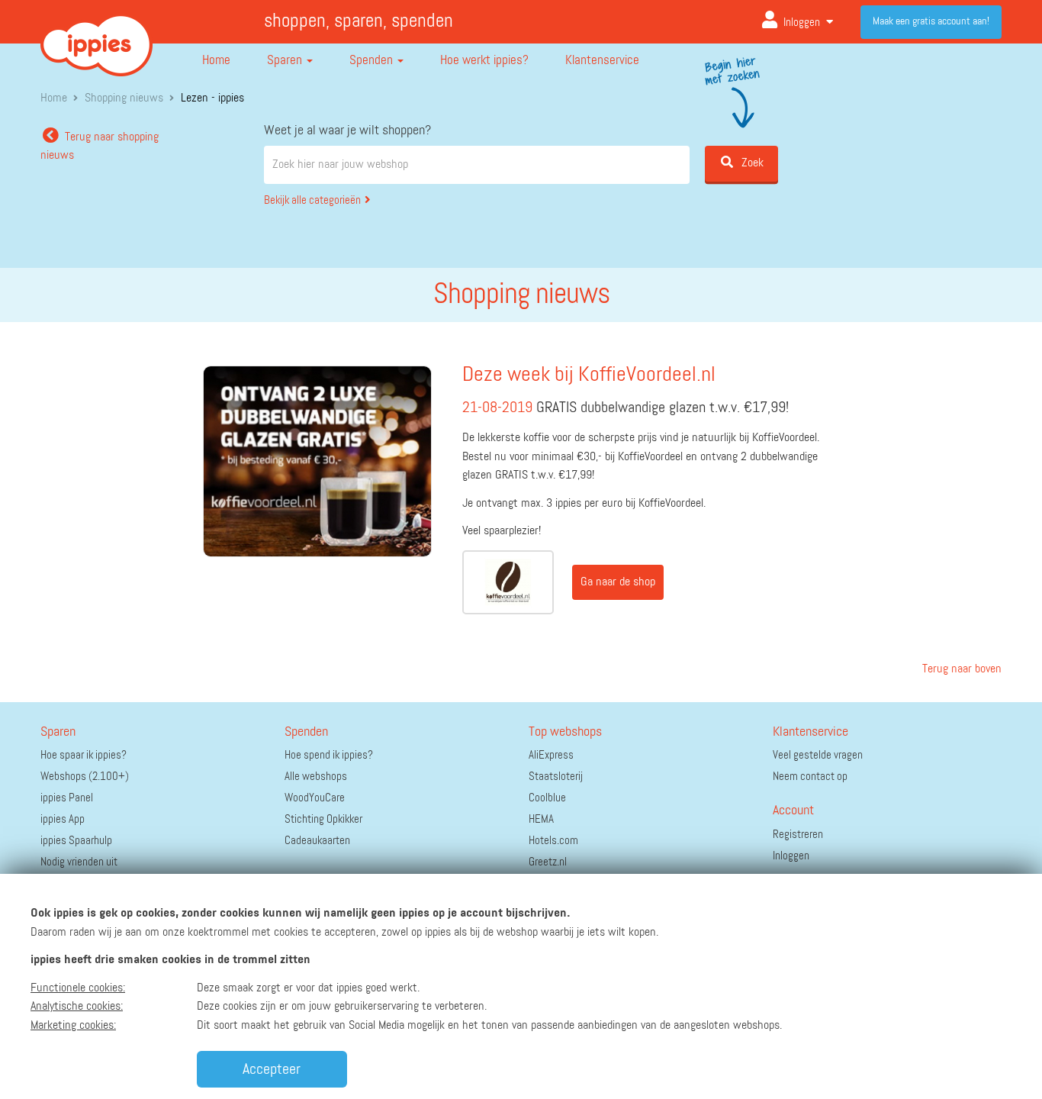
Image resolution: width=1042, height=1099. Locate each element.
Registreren (798, 834)
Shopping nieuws (124, 98)
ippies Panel (66, 798)
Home (216, 60)
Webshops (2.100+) (84, 776)
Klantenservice (602, 60)
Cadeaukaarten (317, 840)
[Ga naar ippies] (96, 33)
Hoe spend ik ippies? (329, 755)
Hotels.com (553, 840)
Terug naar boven (960, 669)
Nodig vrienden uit (78, 862)
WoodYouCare (315, 798)
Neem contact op (810, 776)
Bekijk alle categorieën (312, 200)
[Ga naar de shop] (508, 582)
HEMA (541, 819)
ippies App (62, 819)
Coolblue (547, 798)
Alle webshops (316, 776)
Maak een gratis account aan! (931, 21)
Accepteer (272, 1069)
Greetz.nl (548, 862)
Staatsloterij (556, 776)
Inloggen (801, 22)
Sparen (286, 60)
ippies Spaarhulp (76, 840)
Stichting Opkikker (323, 819)
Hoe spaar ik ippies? (83, 755)
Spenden (372, 60)
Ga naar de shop (617, 582)
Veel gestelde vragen (818, 755)
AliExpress (551, 755)
